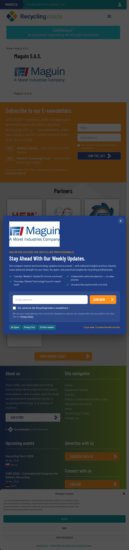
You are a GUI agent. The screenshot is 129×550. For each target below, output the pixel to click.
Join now (99, 300)
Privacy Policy (26, 316)
